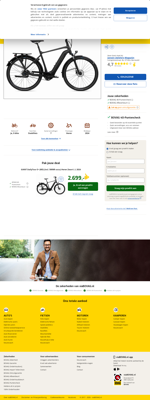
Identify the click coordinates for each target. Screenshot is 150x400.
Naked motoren (83, 322)
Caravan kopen (119, 322)
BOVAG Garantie (10, 363)
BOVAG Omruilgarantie (13, 373)
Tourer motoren (83, 328)
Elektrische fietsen (47, 322)
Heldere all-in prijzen (12, 386)
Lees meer (111, 132)
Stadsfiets (44, 328)
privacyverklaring (133, 198)
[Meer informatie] (27, 183)
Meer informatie (38, 34)
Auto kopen (8, 319)
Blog (78, 366)
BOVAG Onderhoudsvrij (13, 366)
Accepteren (130, 10)
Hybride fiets (45, 337)
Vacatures (72, 397)
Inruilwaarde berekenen (13, 331)
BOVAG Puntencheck (12, 383)
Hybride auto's (9, 325)
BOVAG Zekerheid (11, 360)
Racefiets (43, 331)
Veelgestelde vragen (85, 363)
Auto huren (8, 340)
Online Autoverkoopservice (14, 328)
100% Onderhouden (12, 389)
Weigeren (130, 18)
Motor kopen (82, 319)
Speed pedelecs (46, 325)
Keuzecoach (8, 343)
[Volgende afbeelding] (93, 62)
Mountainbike (45, 334)
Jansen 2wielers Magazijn (120, 57)
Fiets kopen (44, 319)
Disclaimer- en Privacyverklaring (34, 397)
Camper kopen (119, 319)
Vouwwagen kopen (120, 325)
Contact (43, 370)
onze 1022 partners (47, 9)
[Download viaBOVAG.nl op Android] (118, 369)
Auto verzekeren (10, 337)
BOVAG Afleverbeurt (11, 376)
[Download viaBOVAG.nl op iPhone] (114, 369)
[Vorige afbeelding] (11, 62)
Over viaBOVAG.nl (11, 397)
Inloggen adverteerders (49, 360)
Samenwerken (45, 366)
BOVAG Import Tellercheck (14, 370)
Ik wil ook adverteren (48, 363)
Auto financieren (10, 334)
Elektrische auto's (10, 322)
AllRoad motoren (83, 325)
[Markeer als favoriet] (61, 179)
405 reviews (117, 66)
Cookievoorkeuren (57, 397)
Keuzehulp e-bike (47, 340)
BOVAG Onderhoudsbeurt (14, 379)
